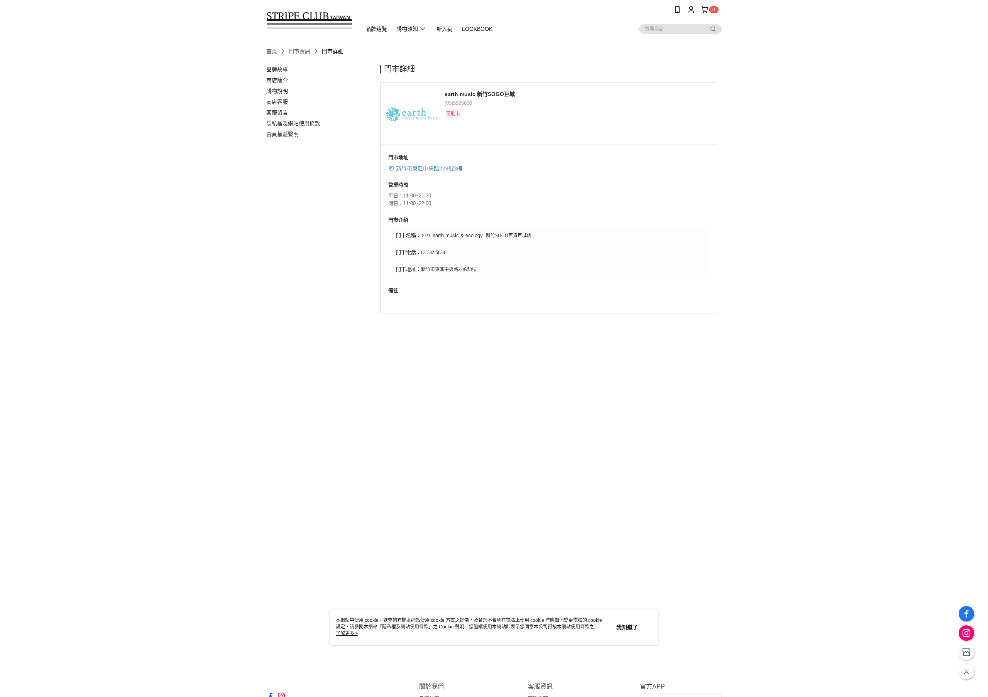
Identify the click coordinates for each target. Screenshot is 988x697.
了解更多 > (347, 633)
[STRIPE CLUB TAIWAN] (309, 20)
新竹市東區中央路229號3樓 (429, 168)
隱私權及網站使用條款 (405, 627)
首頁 (271, 51)
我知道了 (627, 627)
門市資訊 (299, 51)
